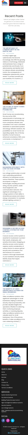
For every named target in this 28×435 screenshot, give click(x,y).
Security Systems (6, 405)
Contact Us (4, 382)
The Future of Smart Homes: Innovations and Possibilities (14, 108)
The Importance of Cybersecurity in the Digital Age (11, 49)
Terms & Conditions (6, 388)
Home (3, 372)
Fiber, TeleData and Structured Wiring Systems (12, 411)
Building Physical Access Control (10, 400)
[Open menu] (25, 3)
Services (3, 377)
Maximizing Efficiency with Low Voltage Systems (13, 168)
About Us (4, 375)
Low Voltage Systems (7, 408)
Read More (9, 83)
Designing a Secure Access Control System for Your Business (13, 230)
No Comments (10, 53)
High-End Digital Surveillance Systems (12, 403)
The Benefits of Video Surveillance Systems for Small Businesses (13, 290)
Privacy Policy (5, 385)
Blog (2, 380)
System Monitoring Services (9, 395)
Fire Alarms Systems (7, 397)
